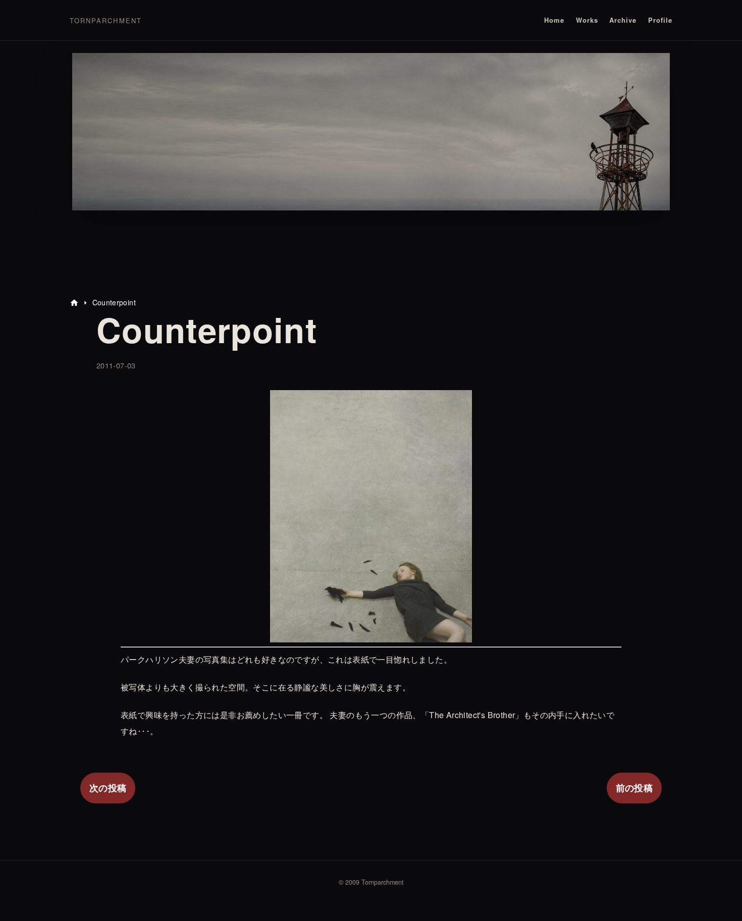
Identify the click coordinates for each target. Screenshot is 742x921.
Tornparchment (106, 20)
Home (554, 20)
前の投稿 (634, 787)
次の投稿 (107, 787)
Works (587, 20)
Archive (623, 20)
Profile (660, 20)
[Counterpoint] (371, 634)
